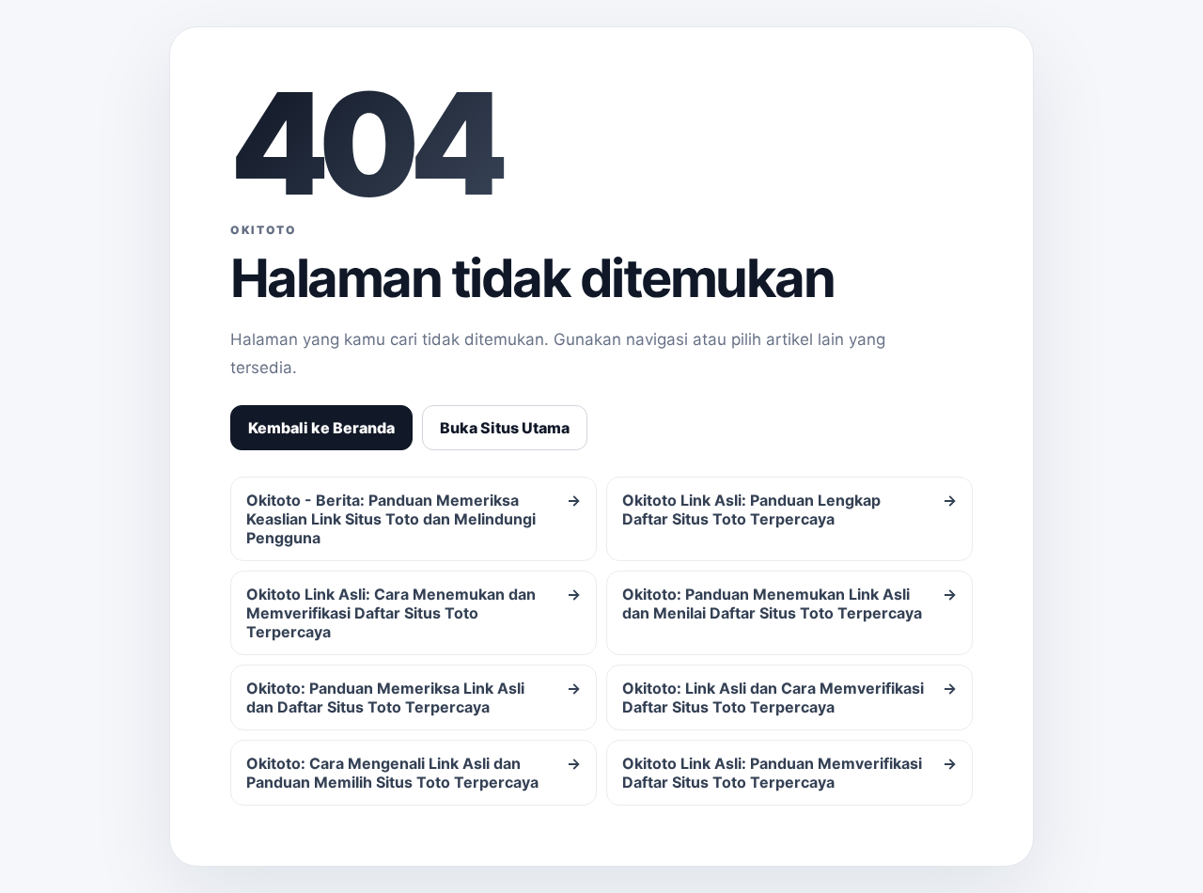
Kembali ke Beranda (321, 427)
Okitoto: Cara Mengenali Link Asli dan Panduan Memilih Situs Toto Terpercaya (413, 772)
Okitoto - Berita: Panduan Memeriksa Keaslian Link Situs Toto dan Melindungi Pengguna (413, 519)
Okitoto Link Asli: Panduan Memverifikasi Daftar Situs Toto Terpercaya (789, 772)
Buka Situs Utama (505, 427)
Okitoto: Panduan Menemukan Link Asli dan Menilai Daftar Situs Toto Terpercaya (789, 603)
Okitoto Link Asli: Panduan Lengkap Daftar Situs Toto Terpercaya (789, 509)
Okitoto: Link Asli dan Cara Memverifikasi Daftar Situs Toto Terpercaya (789, 697)
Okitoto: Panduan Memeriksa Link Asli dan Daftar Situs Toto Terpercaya (413, 697)
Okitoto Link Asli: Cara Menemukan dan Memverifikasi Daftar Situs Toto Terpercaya (413, 613)
